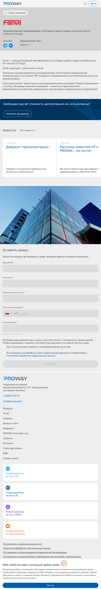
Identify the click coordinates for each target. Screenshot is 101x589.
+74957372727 (11, 395)
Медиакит (8, 428)
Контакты (8, 443)
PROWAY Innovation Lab (15, 433)
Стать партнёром (12, 448)
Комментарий (9, 322)
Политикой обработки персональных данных (31, 355)
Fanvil (23, 44)
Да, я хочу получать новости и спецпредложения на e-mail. (39, 346)
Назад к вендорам (17, 13)
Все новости (27, 130)
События (8, 438)
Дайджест (27, 147)
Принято (50, 585)
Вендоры (8, 408)
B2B (5, 453)
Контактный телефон (13, 307)
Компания (7, 277)
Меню (93, 3)
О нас (6, 413)
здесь (33, 578)
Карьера (7, 418)
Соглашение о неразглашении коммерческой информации (35, 552)
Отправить (50, 364)
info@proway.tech (12, 401)
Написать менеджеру (17, 113)
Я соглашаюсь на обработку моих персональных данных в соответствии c (47, 354)
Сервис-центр (11, 458)
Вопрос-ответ (10, 423)
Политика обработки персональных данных (27, 548)
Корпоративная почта (13, 292)
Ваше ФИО (8, 262)
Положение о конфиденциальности (22, 544)
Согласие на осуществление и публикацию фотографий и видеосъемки (42, 556)
